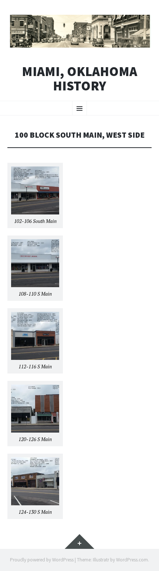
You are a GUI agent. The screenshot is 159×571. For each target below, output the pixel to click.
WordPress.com (132, 560)
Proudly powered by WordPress (42, 560)
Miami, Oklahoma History (79, 78)
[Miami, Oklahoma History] (79, 31)
